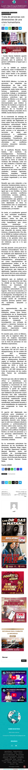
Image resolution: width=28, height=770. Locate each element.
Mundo (14, 759)
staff (4, 24)
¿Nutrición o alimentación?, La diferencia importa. (6, 493)
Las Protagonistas (13, 12)
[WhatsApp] (9, 28)
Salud (5, 762)
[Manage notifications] (24, 766)
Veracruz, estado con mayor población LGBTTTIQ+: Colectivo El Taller (20, 494)
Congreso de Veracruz (17, 751)
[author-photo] (14, 509)
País (24, 760)
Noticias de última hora (6, 14)
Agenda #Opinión (8, 751)
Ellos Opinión (21, 756)
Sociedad (9, 762)
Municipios (20, 759)
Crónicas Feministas (9, 10)
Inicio (2, 10)
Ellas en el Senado (20, 754)
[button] (2, 2)
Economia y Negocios (6, 760)
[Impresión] (16, 28)
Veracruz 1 (15, 762)
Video (17, 764)
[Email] (13, 28)
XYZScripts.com (21, 769)
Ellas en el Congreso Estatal (9, 754)
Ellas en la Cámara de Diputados (10, 756)
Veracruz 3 (12, 764)
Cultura (15, 753)
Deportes (20, 753)
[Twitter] (6, 28)
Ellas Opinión (12, 757)
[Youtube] (16, 745)
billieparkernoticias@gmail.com (17, 735)
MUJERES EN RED (8, 759)
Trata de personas (11, 473)
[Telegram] (20, 28)
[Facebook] (2, 28)
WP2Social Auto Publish (8, 769)
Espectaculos (5, 757)
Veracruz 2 (21, 762)
